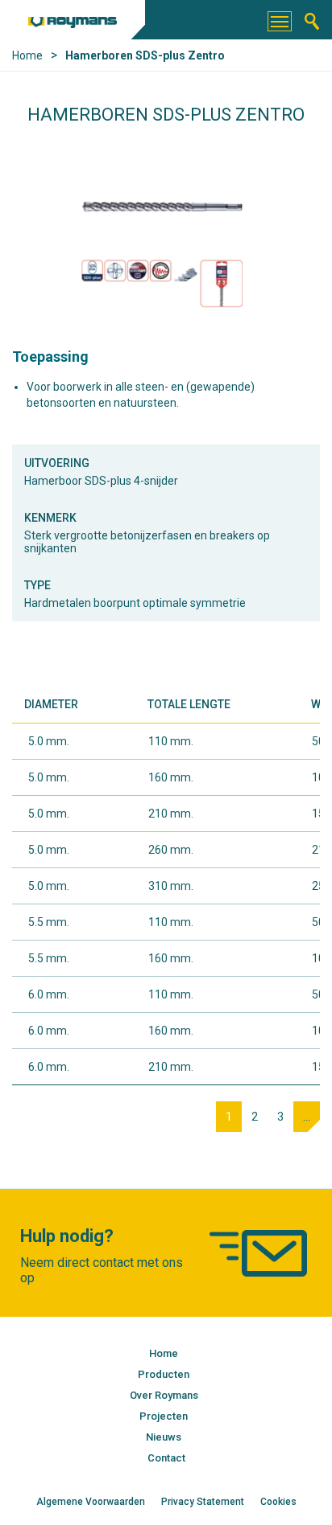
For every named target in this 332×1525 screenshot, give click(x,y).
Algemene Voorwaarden (90, 1501)
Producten (163, 1374)
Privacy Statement (202, 1501)
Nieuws (163, 1437)
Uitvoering (56, 463)
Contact (166, 1458)
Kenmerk (50, 517)
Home (163, 1353)
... (306, 1116)
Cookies (278, 1501)
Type (37, 585)
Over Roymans (164, 1395)
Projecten (163, 1416)
